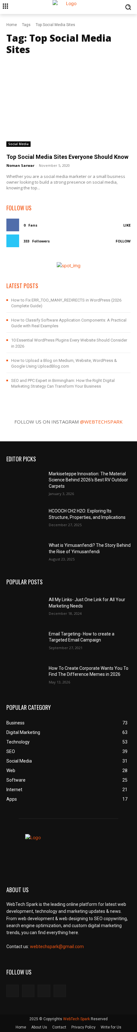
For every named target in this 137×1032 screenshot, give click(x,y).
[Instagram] (28, 991)
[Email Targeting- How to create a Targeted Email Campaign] (25, 640)
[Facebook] (12, 991)
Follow (123, 241)
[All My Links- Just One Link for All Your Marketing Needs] (25, 606)
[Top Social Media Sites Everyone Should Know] (68, 103)
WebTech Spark (76, 1019)
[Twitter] (44, 991)
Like (127, 225)
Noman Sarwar (20, 165)
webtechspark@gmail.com (57, 946)
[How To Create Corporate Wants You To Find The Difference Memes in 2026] (25, 674)
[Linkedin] (60, 991)
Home (11, 25)
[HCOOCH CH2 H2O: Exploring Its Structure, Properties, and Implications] (25, 517)
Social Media (18, 144)
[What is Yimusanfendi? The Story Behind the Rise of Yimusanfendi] (25, 551)
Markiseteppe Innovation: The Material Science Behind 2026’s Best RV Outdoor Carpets (88, 480)
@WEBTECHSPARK (101, 421)
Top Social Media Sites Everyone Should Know (67, 156)
